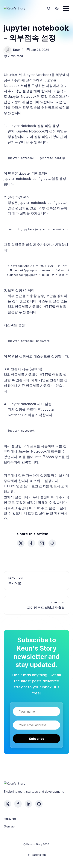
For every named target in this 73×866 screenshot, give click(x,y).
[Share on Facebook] (31, 543)
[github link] (39, 804)
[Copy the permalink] (52, 543)
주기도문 (14, 583)
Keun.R (18, 50)
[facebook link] (18, 804)
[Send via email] (41, 543)
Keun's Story (34, 844)
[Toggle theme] (57, 8)
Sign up (9, 826)
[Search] (49, 8)
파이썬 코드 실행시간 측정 (46, 608)
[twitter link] (7, 804)
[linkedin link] (28, 804)
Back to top (39, 854)
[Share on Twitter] (21, 543)
